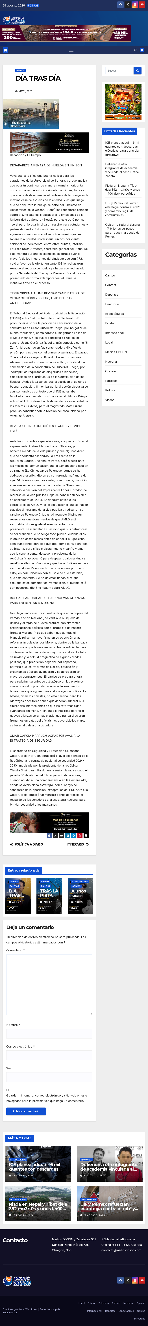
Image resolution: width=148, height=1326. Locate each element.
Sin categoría (88, 1199)
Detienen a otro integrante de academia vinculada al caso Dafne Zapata (108, 1169)
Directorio (112, 304)
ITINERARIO (75, 844)
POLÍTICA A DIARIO (29, 844)
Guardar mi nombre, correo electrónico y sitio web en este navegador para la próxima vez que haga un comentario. (46, 1098)
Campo (110, 275)
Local (109, 342)
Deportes (111, 294)
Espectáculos (80, 882)
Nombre (13, 1025)
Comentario (15, 950)
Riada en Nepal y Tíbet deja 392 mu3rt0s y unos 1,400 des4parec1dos (122, 189)
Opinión (20, 70)
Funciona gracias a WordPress (20, 1309)
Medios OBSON (116, 352)
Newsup (52, 1309)
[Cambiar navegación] (71, 50)
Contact (110, 285)
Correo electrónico (20, 1046)
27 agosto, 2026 (23, 1175)
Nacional (111, 361)
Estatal (109, 323)
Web (9, 1068)
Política (14, 886)
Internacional (114, 333)
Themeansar (10, 1312)
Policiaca (111, 381)
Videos (109, 400)
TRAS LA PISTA (49, 893)
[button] (135, 50)
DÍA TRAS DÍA (14, 895)
